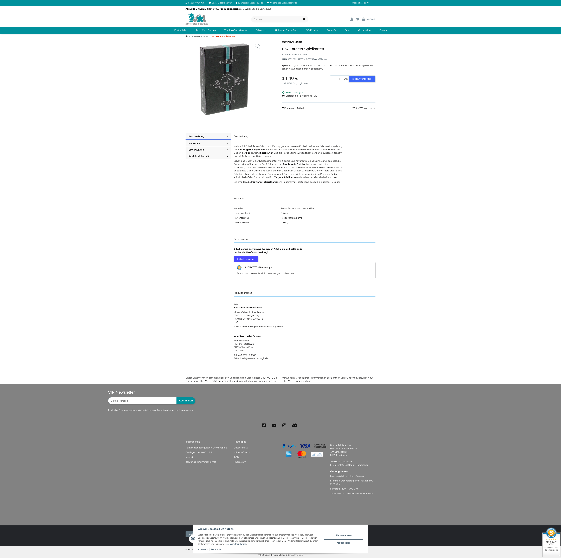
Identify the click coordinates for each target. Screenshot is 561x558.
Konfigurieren (343, 542)
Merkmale (194, 143)
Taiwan (285, 213)
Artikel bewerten (246, 259)
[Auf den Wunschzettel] (257, 47)
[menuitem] (180, 30)
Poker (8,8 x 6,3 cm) (291, 217)
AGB (236, 457)
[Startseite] (187, 36)
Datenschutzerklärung (235, 544)
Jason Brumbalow (290, 208)
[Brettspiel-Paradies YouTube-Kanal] (274, 425)
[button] (360, 2)
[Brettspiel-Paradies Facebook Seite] (264, 425)
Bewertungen (196, 149)
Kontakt (190, 457)
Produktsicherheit (198, 156)
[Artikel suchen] (304, 19)
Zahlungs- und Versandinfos (201, 461)
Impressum (203, 549)
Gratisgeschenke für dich (199, 452)
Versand (307, 83)
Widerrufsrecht (242, 452)
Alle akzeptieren (344, 535)
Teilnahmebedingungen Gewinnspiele (206, 447)
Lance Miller (308, 208)
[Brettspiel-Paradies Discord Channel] (295, 425)
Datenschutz (217, 549)
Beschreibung (196, 136)
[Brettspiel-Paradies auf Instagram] (284, 425)
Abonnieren (186, 400)
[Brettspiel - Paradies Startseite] (197, 19)
